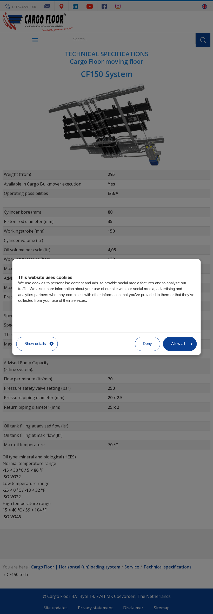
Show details (35, 343)
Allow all (178, 343)
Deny (147, 343)
